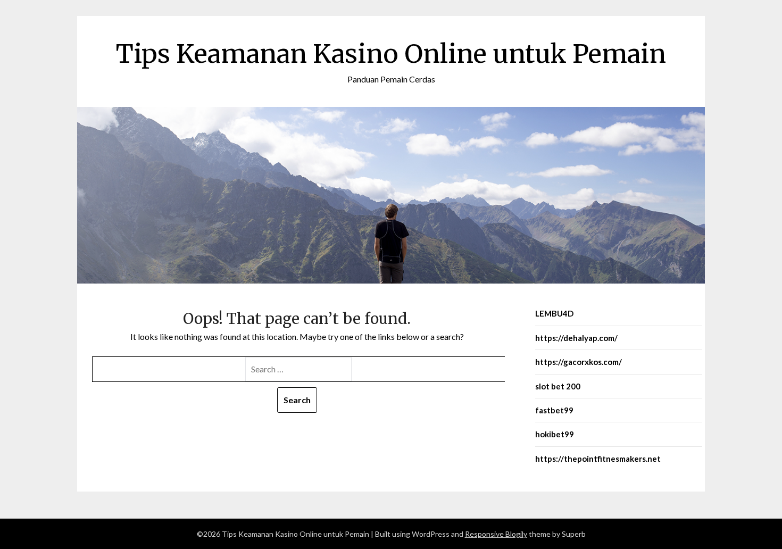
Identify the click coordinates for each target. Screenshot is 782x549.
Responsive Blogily (496, 533)
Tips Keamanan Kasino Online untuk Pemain (391, 54)
